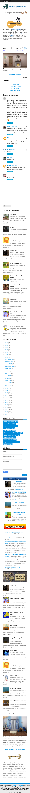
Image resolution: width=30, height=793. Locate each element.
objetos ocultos (8, 433)
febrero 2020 (8, 383)
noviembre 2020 (9, 361)
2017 (6, 393)
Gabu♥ (9, 126)
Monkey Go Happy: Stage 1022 (19, 492)
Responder (10, 122)
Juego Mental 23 (14, 675)
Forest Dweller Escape (16, 263)
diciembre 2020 (9, 359)
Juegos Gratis (15, 50)
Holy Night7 (13, 214)
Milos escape (13, 299)
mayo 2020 (8, 375)
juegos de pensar (8, 439)
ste (8, 98)
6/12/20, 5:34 (12, 157)
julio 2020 (7, 371)
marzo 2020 (8, 380)
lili (8, 137)
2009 (6, 412)
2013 (6, 402)
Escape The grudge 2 (16, 638)
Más (22, 489)
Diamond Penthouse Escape (18, 700)
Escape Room (9, 50)
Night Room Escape (19, 502)
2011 (6, 407)
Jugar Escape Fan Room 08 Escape (15, 749)
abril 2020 (7, 378)
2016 (6, 395)
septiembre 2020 (9, 366)
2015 (6, 397)
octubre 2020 (8, 364)
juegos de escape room (10, 442)
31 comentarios (18, 510)
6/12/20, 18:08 (14, 165)
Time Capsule (13, 625)
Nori (8, 149)
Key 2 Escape (13, 250)
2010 (6, 409)
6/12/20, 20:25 (14, 175)
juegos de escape (8, 421)
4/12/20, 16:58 (14, 126)
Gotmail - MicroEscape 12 (13, 48)
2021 (6, 354)
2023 (6, 350)
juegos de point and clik (10, 435)
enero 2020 (8, 385)
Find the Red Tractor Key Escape (19, 513)
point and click (7, 430)
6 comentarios (18, 520)
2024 (6, 347)
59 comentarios (18, 499)
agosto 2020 (8, 368)
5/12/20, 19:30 (12, 149)
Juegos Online (7, 423)
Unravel (12, 227)
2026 (6, 342)
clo (8, 157)
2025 (6, 345)
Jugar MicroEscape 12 (15, 74)
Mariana (9, 175)
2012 (6, 404)
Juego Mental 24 (14, 238)
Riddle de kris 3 (14, 650)
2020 (6, 357)
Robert (9, 165)
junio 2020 (8, 373)
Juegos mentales (8, 437)
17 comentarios (18, 489)
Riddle (18, 433)
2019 (6, 388)
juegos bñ (6, 444)
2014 (6, 400)
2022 (6, 352)
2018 (6, 390)
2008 (6, 414)
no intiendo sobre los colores (12, 567)
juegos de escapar (9, 426)
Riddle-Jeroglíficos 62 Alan (17, 326)
